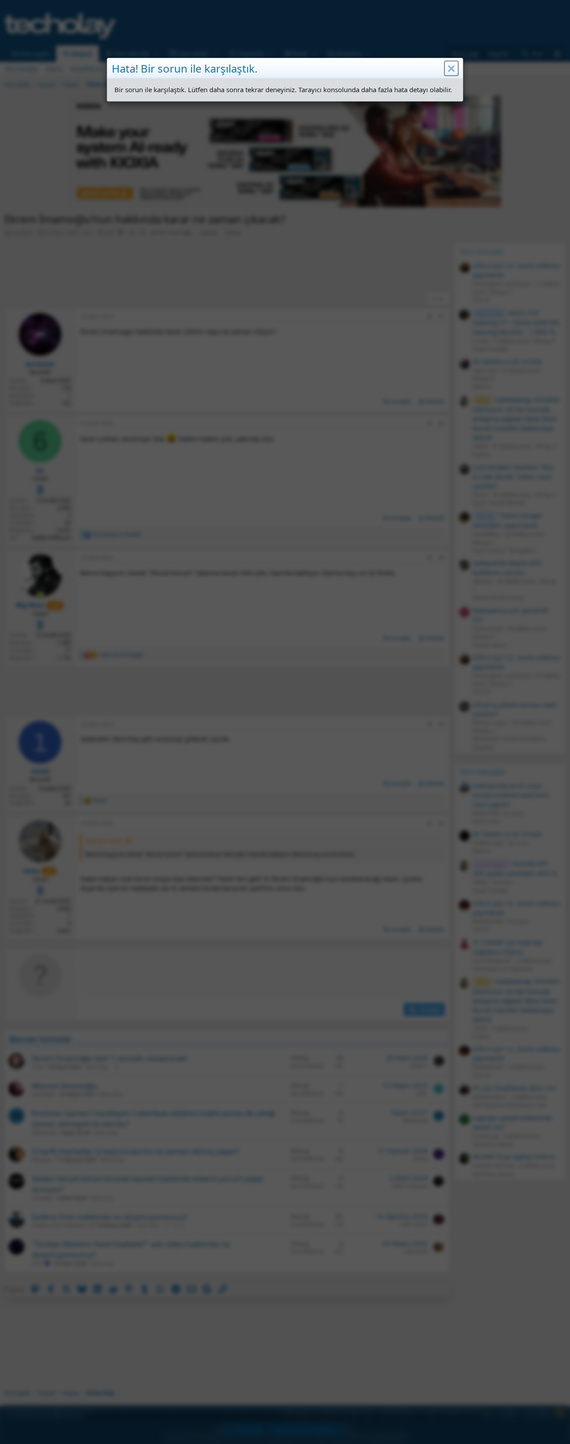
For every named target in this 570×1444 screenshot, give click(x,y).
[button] (451, 68)
